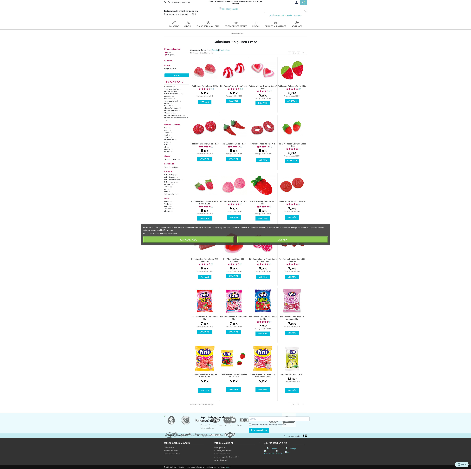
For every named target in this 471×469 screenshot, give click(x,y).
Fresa (169, 52)
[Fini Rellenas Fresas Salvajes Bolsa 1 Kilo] (233, 358)
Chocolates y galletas (208, 26)
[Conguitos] (171, 434)
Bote (166, 191)
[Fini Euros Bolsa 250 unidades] (292, 185)
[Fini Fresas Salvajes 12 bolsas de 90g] (262, 301)
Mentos (167, 149)
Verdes (167, 204)
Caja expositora (170, 194)
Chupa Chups (169, 140)
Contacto (298, 15)
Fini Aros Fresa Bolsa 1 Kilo (262, 144)
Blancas (167, 211)
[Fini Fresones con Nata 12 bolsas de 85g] (292, 301)
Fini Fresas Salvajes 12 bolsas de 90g (263, 318)
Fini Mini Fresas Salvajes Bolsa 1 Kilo (292, 145)
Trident (167, 133)
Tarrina (167, 187)
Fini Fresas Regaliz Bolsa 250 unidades (292, 260)
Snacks (187, 26)
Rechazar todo (188, 239)
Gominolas (168, 87)
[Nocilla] (230, 420)
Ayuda (289, 15)
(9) (241, 147)
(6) (241, 204)
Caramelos (168, 98)
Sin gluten (170, 55)
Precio (215, 50)
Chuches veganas (170, 91)
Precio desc (224, 50)
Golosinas (174, 26)
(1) (212, 147)
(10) (270, 147)
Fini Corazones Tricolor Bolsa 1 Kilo (263, 87)
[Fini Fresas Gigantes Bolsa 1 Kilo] (262, 185)
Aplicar (177, 75)
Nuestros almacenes (171, 451)
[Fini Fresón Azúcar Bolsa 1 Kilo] (204, 128)
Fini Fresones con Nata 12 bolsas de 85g (292, 318)
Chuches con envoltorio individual (176, 118)
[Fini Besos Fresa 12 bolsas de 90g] (233, 301)
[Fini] (215, 420)
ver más (205, 102)
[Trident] (186, 434)
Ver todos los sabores (172, 159)
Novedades (297, 26)
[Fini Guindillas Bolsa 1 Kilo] (233, 128)
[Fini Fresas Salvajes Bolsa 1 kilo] (292, 70)
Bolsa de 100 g (169, 177)
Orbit (166, 135)
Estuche (167, 184)
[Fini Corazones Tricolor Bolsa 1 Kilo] (262, 70)
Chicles (167, 103)
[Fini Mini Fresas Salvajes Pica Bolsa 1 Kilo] (204, 185)
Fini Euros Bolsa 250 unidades (292, 201)
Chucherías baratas (171, 108)
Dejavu (228, 467)
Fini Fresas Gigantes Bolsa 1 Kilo (263, 202)
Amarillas (167, 209)
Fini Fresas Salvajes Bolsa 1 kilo (292, 86)
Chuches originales (171, 110)
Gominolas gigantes (171, 89)
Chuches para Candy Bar (173, 115)
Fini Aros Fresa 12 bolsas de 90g (204, 318)
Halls (166, 144)
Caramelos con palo (171, 101)
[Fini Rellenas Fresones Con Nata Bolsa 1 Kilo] (262, 358)
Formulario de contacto (172, 454)
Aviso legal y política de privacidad (226, 457)
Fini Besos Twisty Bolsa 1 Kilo (233, 86)
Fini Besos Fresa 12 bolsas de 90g (233, 318)
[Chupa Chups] (186, 420)
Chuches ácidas (170, 113)
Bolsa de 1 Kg (169, 175)
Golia (166, 142)
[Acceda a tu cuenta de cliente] (296, 3)
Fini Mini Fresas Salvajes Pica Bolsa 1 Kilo (204, 202)
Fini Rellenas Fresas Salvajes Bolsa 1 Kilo (234, 375)
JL (165, 147)
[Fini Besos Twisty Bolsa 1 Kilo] (233, 70)
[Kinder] (200, 420)
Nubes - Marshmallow (172, 94)
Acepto (282, 239)
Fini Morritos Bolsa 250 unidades (233, 260)
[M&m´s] (244, 420)
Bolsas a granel (170, 182)
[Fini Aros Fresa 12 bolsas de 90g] (204, 301)
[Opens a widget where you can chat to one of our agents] (462, 465)
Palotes (167, 152)
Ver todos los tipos (171, 167)
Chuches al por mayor (275, 26)
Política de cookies (220, 460)
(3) (270, 207)
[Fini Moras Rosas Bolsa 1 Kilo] (233, 185)
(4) (212, 264)
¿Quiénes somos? (276, 15)
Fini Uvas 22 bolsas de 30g (292, 374)
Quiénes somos (169, 448)
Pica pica (167, 106)
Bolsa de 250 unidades (172, 180)
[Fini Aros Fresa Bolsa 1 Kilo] (262, 128)
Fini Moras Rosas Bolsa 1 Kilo (233, 201)
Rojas (166, 206)
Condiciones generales (222, 454)
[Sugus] (230, 434)
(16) (270, 91)
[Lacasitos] (200, 434)
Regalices (168, 96)
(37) (299, 89)
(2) (212, 207)
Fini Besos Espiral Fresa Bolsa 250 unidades (263, 260)
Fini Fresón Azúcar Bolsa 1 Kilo (205, 144)
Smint (166, 130)
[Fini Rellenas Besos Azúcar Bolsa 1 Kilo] (204, 358)
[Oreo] (215, 434)
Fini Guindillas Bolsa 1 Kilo (234, 144)
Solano (167, 137)
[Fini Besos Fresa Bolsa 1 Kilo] (204, 70)
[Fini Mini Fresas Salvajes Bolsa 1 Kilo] (292, 128)
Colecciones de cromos (236, 26)
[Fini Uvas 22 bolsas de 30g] (292, 358)
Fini (165, 128)
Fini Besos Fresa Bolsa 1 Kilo (205, 86)
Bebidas (256, 26)
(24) (241, 89)
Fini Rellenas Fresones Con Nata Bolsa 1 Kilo (263, 375)
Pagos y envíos (219, 448)
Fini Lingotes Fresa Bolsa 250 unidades (204, 260)
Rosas (166, 201)
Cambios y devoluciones (222, 451)
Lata (166, 189)
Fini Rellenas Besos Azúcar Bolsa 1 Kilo (204, 375)
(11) (299, 149)
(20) (212, 89)
